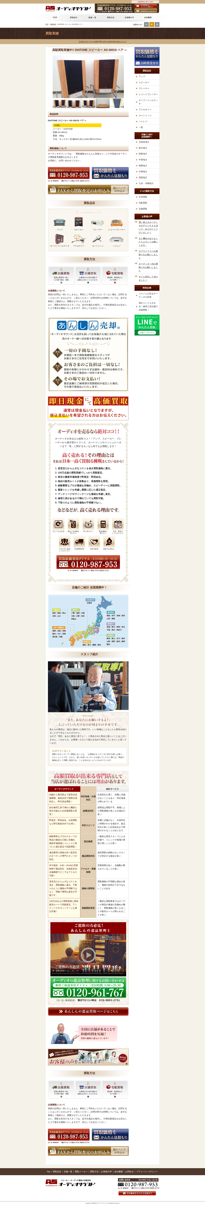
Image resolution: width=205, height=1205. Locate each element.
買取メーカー (81, 1171)
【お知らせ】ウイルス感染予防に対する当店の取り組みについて (102, 42)
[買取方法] (110, 17)
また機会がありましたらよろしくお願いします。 (148, 242)
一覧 (141, 127)
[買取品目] (73, 17)
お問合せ (129, 1171)
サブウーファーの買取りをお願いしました (148, 254)
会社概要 (118, 1171)
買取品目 (57, 1171)
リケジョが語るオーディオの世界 (148, 295)
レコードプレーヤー (148, 94)
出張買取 (143, 197)
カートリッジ (145, 115)
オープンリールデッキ (148, 102)
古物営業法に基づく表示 (145, 2)
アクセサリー (145, 109)
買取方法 (94, 1171)
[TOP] (55, 17)
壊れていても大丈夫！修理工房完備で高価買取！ (148, 306)
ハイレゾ (143, 121)
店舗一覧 (68, 1171)
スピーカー (144, 82)
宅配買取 (143, 203)
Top (48, 1171)
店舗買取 (143, 209)
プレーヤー (144, 88)
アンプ (142, 76)
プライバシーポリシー (147, 1171)
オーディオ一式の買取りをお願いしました (148, 267)
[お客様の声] (129, 17)
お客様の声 (106, 1171)
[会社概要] (148, 17)
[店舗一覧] (92, 17)
